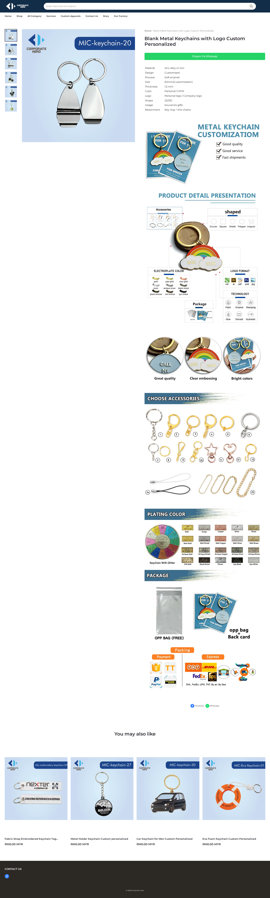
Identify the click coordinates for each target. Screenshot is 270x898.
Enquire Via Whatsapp (204, 56)
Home (8, 16)
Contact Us (91, 16)
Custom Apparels (70, 16)
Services (51, 16)
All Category (34, 16)
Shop (19, 16)
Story (106, 16)
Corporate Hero (138, 890)
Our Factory (121, 16)
